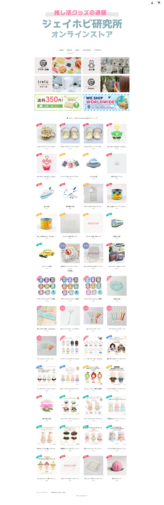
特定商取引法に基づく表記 (58, 492)
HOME (61, 50)
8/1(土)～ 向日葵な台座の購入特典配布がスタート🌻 (83, 118)
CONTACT (97, 50)
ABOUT (69, 50)
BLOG (77, 50)
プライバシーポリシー (42, 492)
